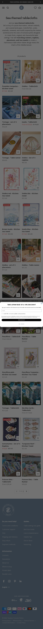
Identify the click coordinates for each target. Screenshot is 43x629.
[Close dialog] (41, 303)
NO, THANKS (21, 324)
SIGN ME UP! (21, 320)
